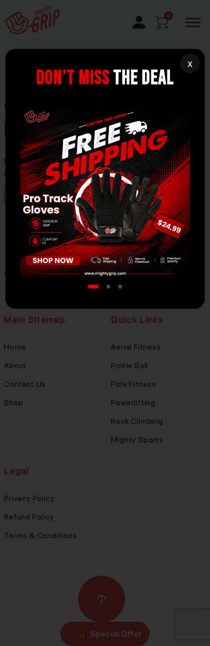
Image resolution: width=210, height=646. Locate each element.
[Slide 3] (120, 287)
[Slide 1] (93, 287)
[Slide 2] (108, 287)
